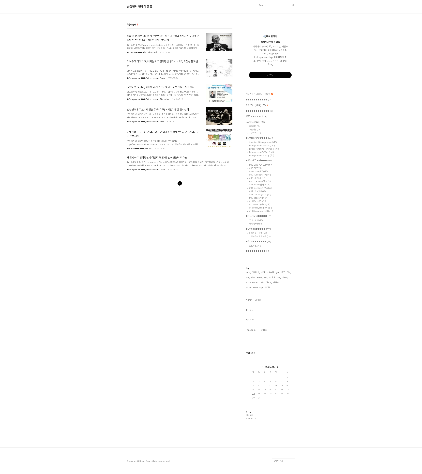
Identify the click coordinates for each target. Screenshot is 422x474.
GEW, (248, 272)
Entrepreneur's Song (261, 155)
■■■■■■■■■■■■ (259, 111)
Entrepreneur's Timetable (264, 149)
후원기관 (254, 126)
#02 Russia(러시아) (260, 175)
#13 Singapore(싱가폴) (261, 211)
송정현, (260, 277)
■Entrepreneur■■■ (259, 138)
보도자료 (255, 246)
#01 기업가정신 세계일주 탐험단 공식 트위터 (283, 421)
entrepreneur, (252, 282)
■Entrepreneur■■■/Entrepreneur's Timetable (148, 99)
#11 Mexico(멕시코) (259, 204)
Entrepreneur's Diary (262, 145)
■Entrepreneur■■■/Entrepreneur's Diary (146, 170)
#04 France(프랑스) (260, 181)
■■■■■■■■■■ (258, 251)
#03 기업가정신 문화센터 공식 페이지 (284, 442)
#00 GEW (255, 168)
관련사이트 (278, 461)
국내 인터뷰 (256, 220)
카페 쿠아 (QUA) (256, 105)
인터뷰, (268, 287)
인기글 (258, 299)
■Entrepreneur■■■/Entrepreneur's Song (146, 78)
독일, (266, 277)
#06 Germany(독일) (260, 188)
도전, (262, 282)
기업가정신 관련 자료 (260, 236)
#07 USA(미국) (257, 191)
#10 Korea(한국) (258, 201)
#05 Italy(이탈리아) (259, 184)
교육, (279, 277)
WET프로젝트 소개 (256, 116)
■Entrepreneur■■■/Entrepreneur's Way (145, 122)
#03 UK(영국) (257, 178)
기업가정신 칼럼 (258, 233)
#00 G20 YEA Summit (261, 165)
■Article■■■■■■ (258, 241)
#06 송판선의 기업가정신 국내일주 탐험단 (284, 453)
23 (253, 393)
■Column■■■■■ (258, 228)
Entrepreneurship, (254, 287)
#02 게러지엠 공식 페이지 (284, 432)
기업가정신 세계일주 (258, 94)
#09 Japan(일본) (258, 198)
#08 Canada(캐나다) (260, 194)
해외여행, (256, 272)
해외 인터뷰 (255, 223)
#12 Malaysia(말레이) (260, 207)
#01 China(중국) (258, 171)
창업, (253, 277)
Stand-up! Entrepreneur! (263, 142)
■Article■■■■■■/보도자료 (139, 148)
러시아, (269, 282)
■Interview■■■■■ (258, 216)
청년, (289, 272)
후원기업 (254, 129)
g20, (278, 272)
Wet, (248, 277)
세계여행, (270, 272)
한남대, (272, 277)
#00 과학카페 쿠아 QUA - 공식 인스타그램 (284, 411)
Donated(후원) (255, 122)
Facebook (251, 330)
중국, (283, 272)
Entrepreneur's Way (261, 152)
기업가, (285, 277)
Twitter (263, 330)
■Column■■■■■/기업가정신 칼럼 (142, 52)
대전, (263, 272)
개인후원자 (255, 133)
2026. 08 (270, 366)
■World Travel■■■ (259, 160)
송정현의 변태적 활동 (139, 6)
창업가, (276, 282)
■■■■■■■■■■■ (258, 99)
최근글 (249, 299)
